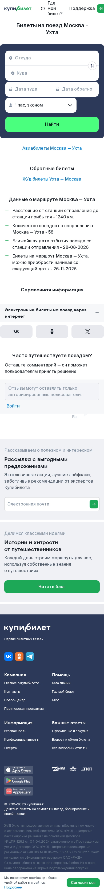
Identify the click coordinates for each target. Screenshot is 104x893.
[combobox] (52, 58)
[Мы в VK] (8, 656)
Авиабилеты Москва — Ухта (52, 148)
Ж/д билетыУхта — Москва (52, 179)
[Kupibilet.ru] (17, 8)
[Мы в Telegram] (30, 656)
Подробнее (13, 887)
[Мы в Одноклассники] (19, 656)
